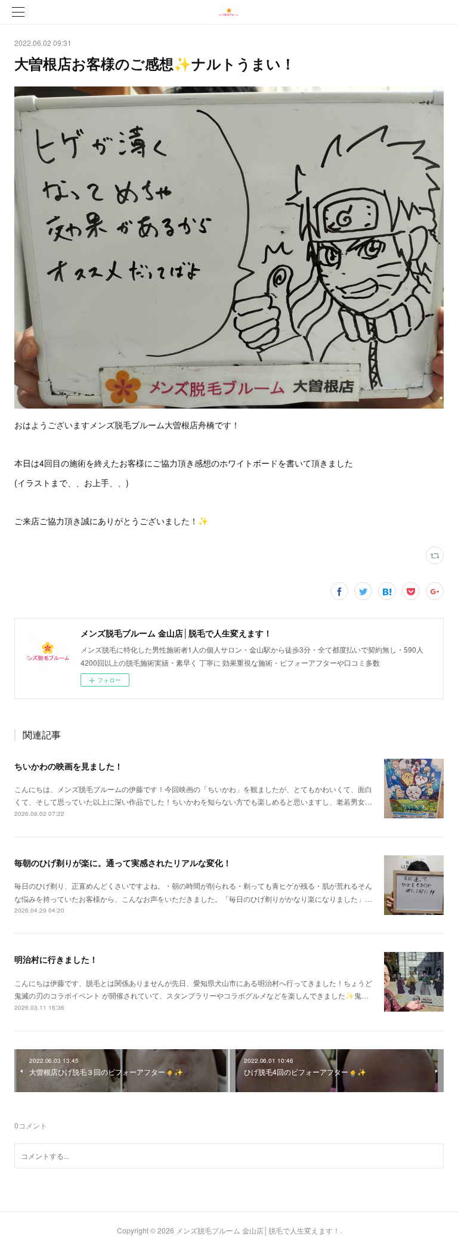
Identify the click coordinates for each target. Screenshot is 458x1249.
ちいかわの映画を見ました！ (68, 766)
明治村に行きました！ (56, 959)
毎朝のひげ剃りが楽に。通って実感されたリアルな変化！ (122, 862)
